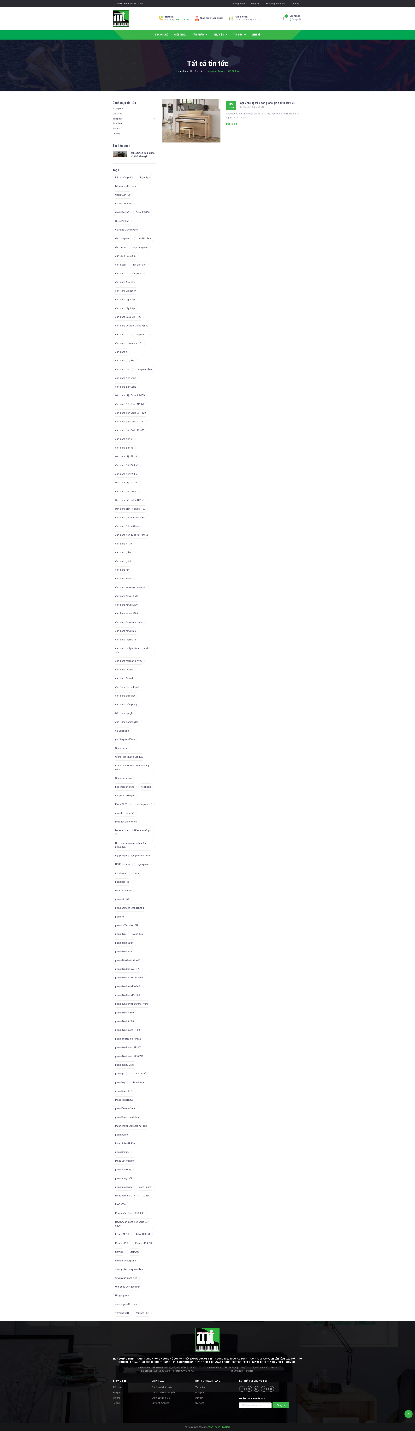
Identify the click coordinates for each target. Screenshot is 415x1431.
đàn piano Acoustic (125, 282)
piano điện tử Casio (125, 1065)
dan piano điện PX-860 (126, 474)
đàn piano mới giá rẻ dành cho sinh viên (132, 650)
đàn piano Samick (124, 678)
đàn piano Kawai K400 (126, 604)
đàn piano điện (144, 369)
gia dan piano (122, 730)
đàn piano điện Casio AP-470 (129, 404)
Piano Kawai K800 (124, 1100)
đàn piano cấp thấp (125, 308)
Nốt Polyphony (122, 864)
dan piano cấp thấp (125, 299)
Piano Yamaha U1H (125, 1195)
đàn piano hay (122, 569)
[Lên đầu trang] (408, 1414)
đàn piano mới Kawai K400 (128, 661)
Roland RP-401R (143, 1243)
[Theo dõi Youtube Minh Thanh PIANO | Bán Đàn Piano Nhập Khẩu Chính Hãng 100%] (271, 1389)
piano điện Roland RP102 (128, 1038)
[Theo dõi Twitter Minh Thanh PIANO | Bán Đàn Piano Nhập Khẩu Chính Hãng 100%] (249, 1389)
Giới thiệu (117, 113)
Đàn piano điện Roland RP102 (130, 509)
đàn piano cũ (121, 352)
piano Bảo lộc (122, 882)
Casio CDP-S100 (123, 203)
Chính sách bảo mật (162, 1387)
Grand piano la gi (123, 778)
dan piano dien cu (124, 439)
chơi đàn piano (144, 238)
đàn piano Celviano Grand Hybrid (131, 325)
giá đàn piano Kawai (125, 739)
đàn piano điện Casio (125, 386)
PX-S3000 (120, 1204)
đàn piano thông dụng (126, 704)
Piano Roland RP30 (125, 1143)
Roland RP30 (121, 1243)
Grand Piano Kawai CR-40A (129, 757)
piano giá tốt (140, 1073)
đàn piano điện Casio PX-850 (129, 430)
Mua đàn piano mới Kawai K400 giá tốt (133, 832)
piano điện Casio (123, 951)
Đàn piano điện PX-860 (126, 482)
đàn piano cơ (141, 334)
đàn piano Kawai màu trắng (129, 622)
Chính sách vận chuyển (163, 1392)
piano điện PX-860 (124, 1021)
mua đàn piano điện (125, 813)
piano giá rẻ (121, 1073)
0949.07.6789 (136, 3)
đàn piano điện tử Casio (127, 526)
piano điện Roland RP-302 (128, 1047)
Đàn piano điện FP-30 (126, 456)
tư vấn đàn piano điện (126, 1278)
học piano (146, 787)
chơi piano (120, 247)
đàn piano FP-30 (123, 543)
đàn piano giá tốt (123, 561)
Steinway (134, 1252)
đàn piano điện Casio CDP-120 (130, 413)
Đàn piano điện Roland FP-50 (129, 500)
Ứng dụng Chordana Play (128, 1286)
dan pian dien (139, 264)
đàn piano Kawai (123, 578)
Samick (119, 1252)
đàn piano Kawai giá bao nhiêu (130, 587)
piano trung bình (123, 1187)
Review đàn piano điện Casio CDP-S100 (132, 1224)
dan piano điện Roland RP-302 (130, 517)
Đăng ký (255, 3)
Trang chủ (118, 108)
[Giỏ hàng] (285, 18)
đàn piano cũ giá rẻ (124, 360)
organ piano (143, 864)
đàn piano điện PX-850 (126, 465)
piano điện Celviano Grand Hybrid (131, 1004)
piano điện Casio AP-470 (127, 960)
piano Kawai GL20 (124, 1091)
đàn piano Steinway (125, 695)
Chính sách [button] (159, 1381)
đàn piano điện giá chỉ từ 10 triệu (131, 535)
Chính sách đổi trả (161, 1397)
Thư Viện (117, 123)
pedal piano (121, 873)
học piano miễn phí (124, 795)
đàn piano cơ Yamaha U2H (128, 343)
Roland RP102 (143, 1234)
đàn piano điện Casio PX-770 (129, 421)
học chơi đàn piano (124, 787)
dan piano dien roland (126, 491)
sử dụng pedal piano (125, 1260)
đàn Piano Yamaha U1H (127, 722)
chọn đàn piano (140, 247)
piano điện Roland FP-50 (127, 1030)
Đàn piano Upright (124, 713)
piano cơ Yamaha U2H (126, 925)
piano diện (120, 934)
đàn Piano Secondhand (127, 687)
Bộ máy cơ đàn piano (125, 186)
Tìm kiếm (200, 1387)
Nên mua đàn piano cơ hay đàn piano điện (131, 845)
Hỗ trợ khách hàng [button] (207, 1381)
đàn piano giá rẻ (123, 552)
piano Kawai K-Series (126, 1108)
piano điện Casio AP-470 (127, 969)
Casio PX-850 (122, 221)
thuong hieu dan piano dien (129, 1269)
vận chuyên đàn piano (126, 1304)
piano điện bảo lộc (124, 942)
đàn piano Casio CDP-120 (128, 317)
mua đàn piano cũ (143, 804)
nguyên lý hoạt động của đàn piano (133, 855)
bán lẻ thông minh (124, 177)
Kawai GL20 (121, 804)
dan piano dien (122, 369)
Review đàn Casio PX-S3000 (129, 1213)
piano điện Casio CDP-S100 (129, 977)
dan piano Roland (124, 669)
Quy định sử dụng (160, 1403)
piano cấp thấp (122, 899)
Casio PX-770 (143, 212)
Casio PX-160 (122, 212)
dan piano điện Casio (125, 378)
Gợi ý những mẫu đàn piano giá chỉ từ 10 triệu (267, 103)
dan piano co (121, 334)
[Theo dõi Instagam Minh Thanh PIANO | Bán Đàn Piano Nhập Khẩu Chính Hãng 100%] (264, 1389)
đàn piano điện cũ (124, 447)
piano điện (137, 934)
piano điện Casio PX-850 (127, 995)
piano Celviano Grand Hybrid (129, 908)
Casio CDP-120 (122, 195)
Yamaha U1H (122, 1313)
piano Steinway (123, 1169)
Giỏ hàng (199, 1403)
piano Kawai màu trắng (127, 1117)
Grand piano (121, 748)
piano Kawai (138, 1082)
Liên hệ (295, 3)
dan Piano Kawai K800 (126, 613)
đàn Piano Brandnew (125, 291)
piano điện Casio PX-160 (127, 986)
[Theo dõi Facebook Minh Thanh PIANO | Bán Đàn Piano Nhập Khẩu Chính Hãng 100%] (242, 1389)
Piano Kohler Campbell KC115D (131, 1126)
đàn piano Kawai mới (125, 631)
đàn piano (137, 273)
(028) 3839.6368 (155, 1371)
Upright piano (122, 1295)
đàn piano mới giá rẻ (125, 639)
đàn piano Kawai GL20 (126, 596)
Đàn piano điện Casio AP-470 (130, 395)
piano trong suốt (123, 1178)
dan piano (120, 273)
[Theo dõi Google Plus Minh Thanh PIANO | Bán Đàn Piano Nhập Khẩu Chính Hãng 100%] (256, 1389)
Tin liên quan (121, 146)
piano (137, 873)
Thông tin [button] (119, 1381)
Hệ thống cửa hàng (275, 3)
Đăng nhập (239, 3)
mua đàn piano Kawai (126, 821)
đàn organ (120, 264)
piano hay (120, 1082)
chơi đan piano (122, 238)
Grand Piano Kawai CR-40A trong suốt (132, 767)
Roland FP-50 (122, 1234)
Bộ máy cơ (145, 177)
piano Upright (145, 1187)
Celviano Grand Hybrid (126, 229)
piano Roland (122, 1134)
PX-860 (145, 1195)
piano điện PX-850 (124, 1012)
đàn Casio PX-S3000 (125, 256)
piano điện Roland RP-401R (129, 1056)
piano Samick (122, 1152)
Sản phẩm (296, 18)
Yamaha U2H (142, 1313)
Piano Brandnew (123, 890)
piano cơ (119, 916)
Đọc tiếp (230, 124)
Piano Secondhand (125, 1160)
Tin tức (116, 128)
